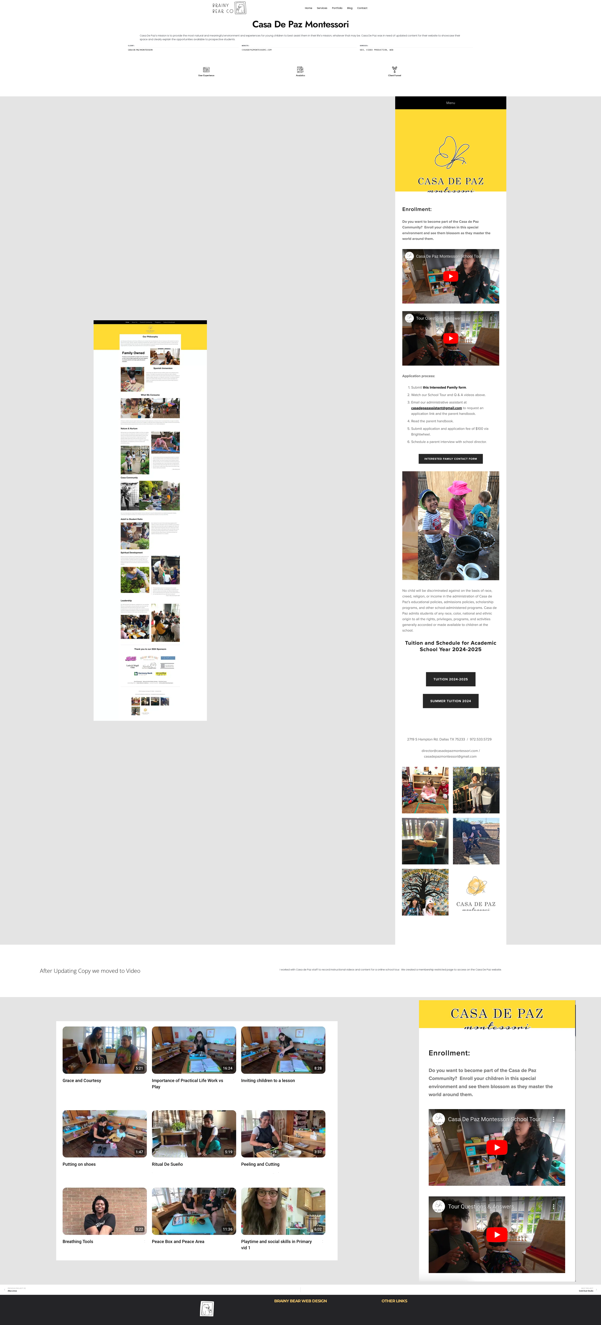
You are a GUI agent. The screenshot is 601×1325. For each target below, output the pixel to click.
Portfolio (337, 8)
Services (322, 8)
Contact (362, 8)
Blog (349, 8)
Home (308, 8)
